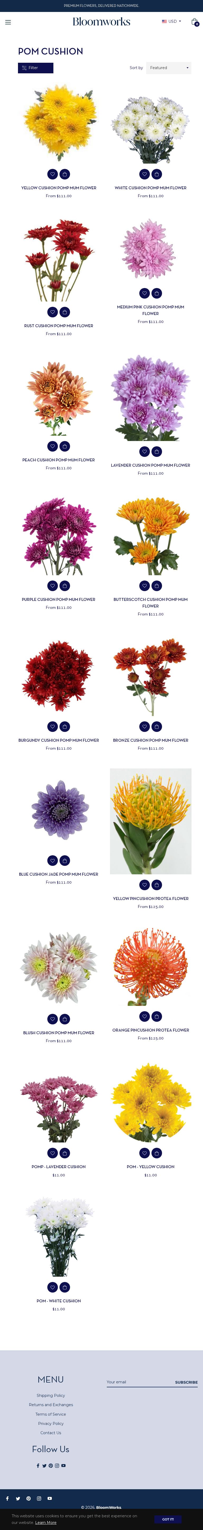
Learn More (46, 1522)
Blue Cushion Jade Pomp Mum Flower (58, 874)
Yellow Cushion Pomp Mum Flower (58, 188)
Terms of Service (50, 1414)
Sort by (136, 67)
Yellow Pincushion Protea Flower (151, 899)
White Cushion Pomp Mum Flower (151, 188)
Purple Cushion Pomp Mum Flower (58, 600)
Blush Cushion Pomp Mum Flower (58, 1033)
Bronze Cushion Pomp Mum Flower (150, 740)
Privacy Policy (51, 1423)
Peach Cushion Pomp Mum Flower (58, 460)
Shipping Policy (51, 1395)
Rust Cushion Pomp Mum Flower (58, 326)
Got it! (168, 1519)
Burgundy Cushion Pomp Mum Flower (59, 740)
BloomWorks (108, 1507)
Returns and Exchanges (51, 1404)
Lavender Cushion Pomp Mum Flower (150, 465)
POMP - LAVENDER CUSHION (59, 1167)
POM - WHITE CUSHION (59, 1301)
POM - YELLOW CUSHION (150, 1167)
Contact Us (50, 1432)
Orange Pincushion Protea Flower (150, 1030)
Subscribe (186, 1382)
